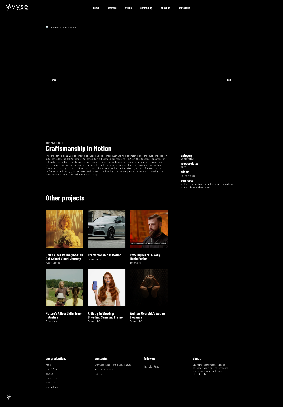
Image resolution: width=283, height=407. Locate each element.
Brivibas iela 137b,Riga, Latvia (113, 364)
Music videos (53, 262)
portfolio (51, 369)
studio (49, 373)
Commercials (95, 259)
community (51, 378)
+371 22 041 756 (104, 369)
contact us (52, 387)
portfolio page (54, 142)
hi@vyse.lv (101, 374)
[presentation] (51, 79)
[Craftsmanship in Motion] (141, 27)
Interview (135, 262)
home (48, 364)
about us (50, 382)
